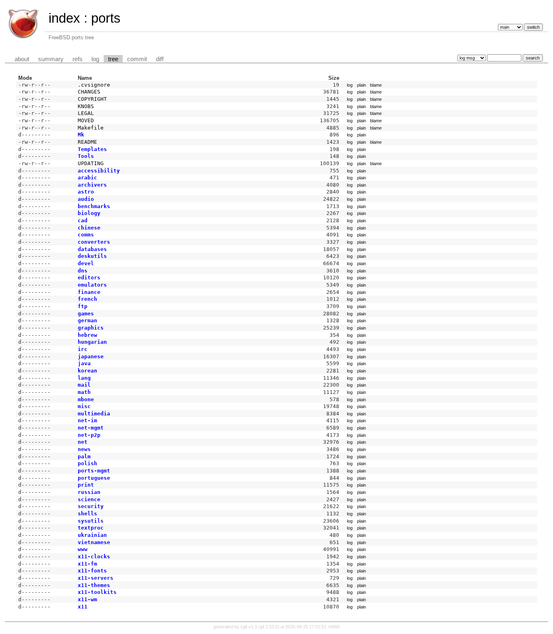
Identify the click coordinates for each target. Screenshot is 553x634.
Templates (92, 149)
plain (361, 85)
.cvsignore (94, 85)
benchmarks (94, 206)
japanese (91, 356)
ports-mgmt (94, 471)
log (95, 59)
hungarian (92, 342)
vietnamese (94, 542)
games (86, 314)
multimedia (94, 414)
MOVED (86, 120)
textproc (91, 528)
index (64, 18)
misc (84, 406)
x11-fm (87, 564)
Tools (86, 156)
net (82, 442)
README (87, 142)
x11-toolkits (97, 592)
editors (89, 277)
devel (86, 263)
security (91, 506)
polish (87, 463)
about (22, 59)
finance (89, 292)
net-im (87, 420)
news (84, 449)
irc (82, 349)
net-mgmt (91, 428)
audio (86, 199)
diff (160, 59)
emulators (92, 285)
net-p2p (89, 435)
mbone (86, 399)
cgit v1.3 (248, 626)
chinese (89, 228)
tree (113, 59)
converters (94, 242)
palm (84, 456)
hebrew (87, 335)
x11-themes (94, 585)
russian (89, 492)
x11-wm (87, 599)
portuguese (94, 478)
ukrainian (92, 535)
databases (92, 249)
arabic (87, 177)
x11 (82, 607)
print (86, 485)
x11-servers (95, 578)
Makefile (91, 128)
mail (84, 385)
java (84, 363)
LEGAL (86, 113)
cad (82, 220)
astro (86, 192)
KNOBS (86, 106)
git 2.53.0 (269, 626)
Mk (81, 135)
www (82, 549)
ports (106, 18)
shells (87, 514)
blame (376, 85)
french (87, 299)
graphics (91, 328)
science (89, 499)
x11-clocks (94, 556)
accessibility (99, 171)
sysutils (91, 521)
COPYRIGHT (92, 99)
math (84, 392)
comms (86, 235)
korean (87, 371)
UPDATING (91, 163)
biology (89, 213)
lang (84, 378)
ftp (82, 306)
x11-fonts (92, 571)
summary (51, 59)
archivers (92, 185)
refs (77, 59)
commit (137, 59)
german (87, 320)
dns (82, 271)
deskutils (92, 256)
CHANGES (89, 92)
